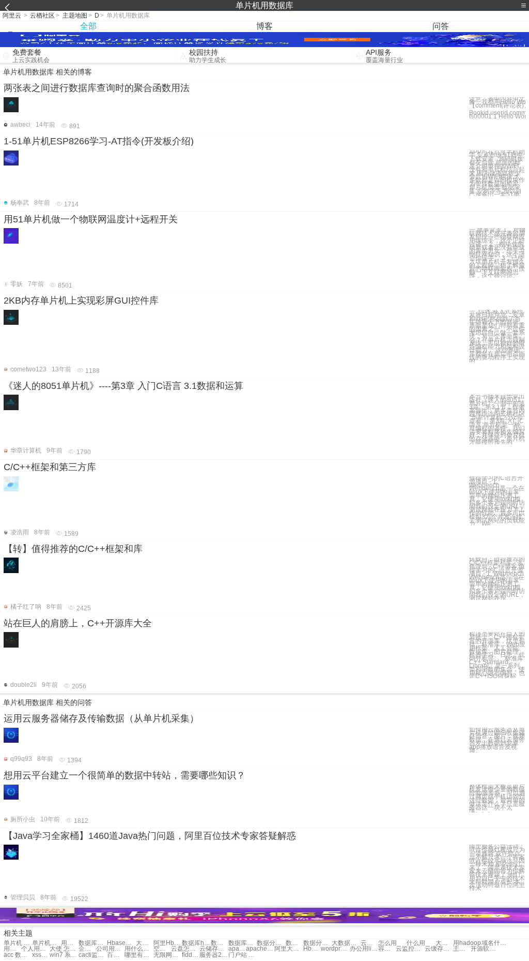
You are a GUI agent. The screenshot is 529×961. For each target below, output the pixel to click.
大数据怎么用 (144, 943)
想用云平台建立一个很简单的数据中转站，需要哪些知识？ (124, 775)
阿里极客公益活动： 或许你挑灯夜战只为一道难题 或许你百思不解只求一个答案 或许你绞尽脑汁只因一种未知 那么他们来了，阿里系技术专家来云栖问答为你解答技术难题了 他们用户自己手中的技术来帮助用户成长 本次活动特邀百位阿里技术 (497, 868)
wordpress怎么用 (335, 949)
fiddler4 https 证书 (190, 955)
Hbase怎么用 (312, 949)
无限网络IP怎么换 (167, 955)
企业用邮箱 (87, 949)
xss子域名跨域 (41, 955)
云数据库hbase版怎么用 (369, 943)
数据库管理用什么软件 (93, 943)
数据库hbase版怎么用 (196, 943)
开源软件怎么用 (485, 949)
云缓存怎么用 (439, 949)
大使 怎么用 (64, 949)
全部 (88, 26)
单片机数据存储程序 (46, 943)
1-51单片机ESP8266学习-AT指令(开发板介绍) (99, 141)
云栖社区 (42, 15)
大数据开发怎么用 (346, 943)
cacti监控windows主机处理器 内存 (93, 955)
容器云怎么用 (387, 949)
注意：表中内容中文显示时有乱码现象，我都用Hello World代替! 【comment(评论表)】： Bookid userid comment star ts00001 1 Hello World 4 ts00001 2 (497, 107)
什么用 (416, 943)
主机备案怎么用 (462, 949)
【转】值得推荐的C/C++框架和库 (73, 549)
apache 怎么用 (260, 949)
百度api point (116, 955)
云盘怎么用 (185, 949)
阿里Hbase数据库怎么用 (167, 943)
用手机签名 (12, 949)
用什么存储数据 (70, 943)
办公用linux (364, 949)
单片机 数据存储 (18, 943)
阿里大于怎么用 (288, 949)
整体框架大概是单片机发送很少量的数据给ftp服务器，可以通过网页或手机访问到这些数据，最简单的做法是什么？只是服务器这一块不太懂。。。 (497, 799)
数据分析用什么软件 (317, 943)
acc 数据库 (18, 955)
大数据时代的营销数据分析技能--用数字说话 (444, 943)
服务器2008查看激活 (213, 955)
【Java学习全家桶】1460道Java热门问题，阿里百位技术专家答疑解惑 (150, 836)
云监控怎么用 (410, 949)
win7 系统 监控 (64, 955)
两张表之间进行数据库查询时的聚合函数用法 (97, 88)
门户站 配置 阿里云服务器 (242, 955)
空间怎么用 (162, 949)
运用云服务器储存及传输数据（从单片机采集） (101, 718)
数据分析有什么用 (271, 943)
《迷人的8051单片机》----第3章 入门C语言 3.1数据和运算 (123, 386)
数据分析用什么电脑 (294, 943)
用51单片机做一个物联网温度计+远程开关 (91, 219)
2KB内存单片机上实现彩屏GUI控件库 (81, 300)
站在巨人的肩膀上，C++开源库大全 (78, 623)
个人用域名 (35, 949)
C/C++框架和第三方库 (50, 467)
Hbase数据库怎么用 (121, 943)
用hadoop (467, 943)
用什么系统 (139, 949)
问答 (440, 26)
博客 (264, 26)
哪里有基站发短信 (139, 955)
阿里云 (12, 15)
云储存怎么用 (213, 949)
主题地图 (75, 15)
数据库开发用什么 (242, 943)
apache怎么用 (237, 949)
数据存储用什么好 (219, 943)
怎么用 (387, 943)
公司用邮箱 (110, 949)
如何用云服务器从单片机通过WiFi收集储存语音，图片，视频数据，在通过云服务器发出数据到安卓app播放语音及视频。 (497, 740)
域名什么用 (495, 943)
